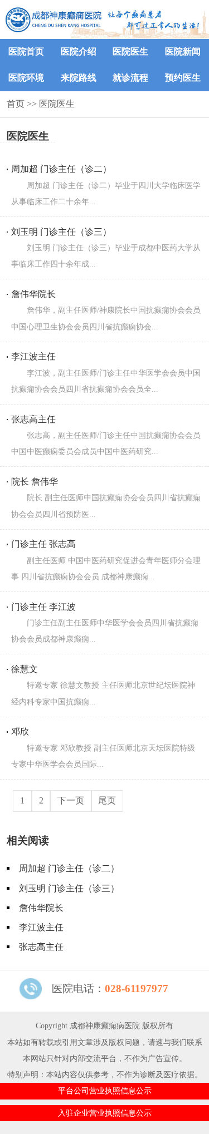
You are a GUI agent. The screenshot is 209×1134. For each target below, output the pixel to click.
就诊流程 (130, 77)
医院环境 (26, 77)
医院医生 (130, 51)
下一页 (70, 800)
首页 (16, 103)
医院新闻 (183, 51)
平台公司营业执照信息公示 (105, 1090)
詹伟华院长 (41, 908)
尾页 (107, 800)
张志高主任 (41, 946)
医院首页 (26, 51)
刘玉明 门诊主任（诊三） (69, 888)
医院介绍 (78, 51)
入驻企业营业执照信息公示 (105, 1112)
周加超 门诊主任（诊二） (69, 868)
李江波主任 (41, 927)
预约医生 (183, 77)
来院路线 (78, 77)
